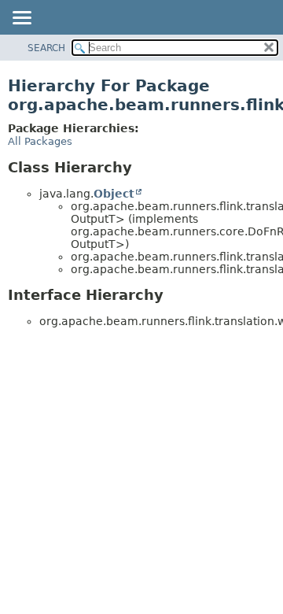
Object (114, 193)
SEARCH (46, 48)
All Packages (40, 141)
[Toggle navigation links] (21, 19)
